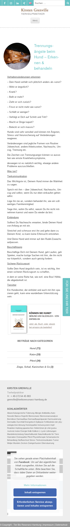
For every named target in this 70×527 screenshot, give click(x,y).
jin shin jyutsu (51, 428)
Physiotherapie (39, 437)
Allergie (38, 413)
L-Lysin (42, 431)
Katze (33, 354)
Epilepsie (39, 422)
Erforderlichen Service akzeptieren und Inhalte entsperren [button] (35, 503)
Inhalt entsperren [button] (35, 492)
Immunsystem (44, 425)
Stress (32, 440)
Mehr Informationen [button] (35, 485)
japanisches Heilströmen (33, 428)
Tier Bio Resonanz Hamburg (27, 524)
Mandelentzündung (15, 434)
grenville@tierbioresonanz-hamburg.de (27, 399)
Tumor (56, 440)
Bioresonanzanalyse (49, 416)
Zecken (24, 443)
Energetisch (30, 422)
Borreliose (11, 419)
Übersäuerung (47, 443)
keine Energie (21, 431)
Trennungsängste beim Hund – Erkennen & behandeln (46, 57)
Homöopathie (31, 425)
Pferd (33, 360)
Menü (35, 20)
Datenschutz (61, 524)
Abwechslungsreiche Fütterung (20, 413)
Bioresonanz (34, 416)
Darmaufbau (22, 419)
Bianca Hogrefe (21, 416)
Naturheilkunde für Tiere (48, 434)
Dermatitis (11, 422)
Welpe (10, 443)
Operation (11, 437)
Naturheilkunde (30, 434)
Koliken (35, 431)
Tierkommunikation (44, 440)
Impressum (48, 524)
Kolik (30, 431)
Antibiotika (46, 413)
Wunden (16, 443)
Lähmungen (51, 431)
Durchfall (20, 422)
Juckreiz (11, 431)
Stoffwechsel (23, 440)
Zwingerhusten (34, 443)
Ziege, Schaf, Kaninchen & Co (33, 367)
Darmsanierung (54, 419)
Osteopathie (21, 437)
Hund (33, 348)
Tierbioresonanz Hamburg (35, 10)
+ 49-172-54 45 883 (21, 396)
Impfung (18, 428)
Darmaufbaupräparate (37, 419)
